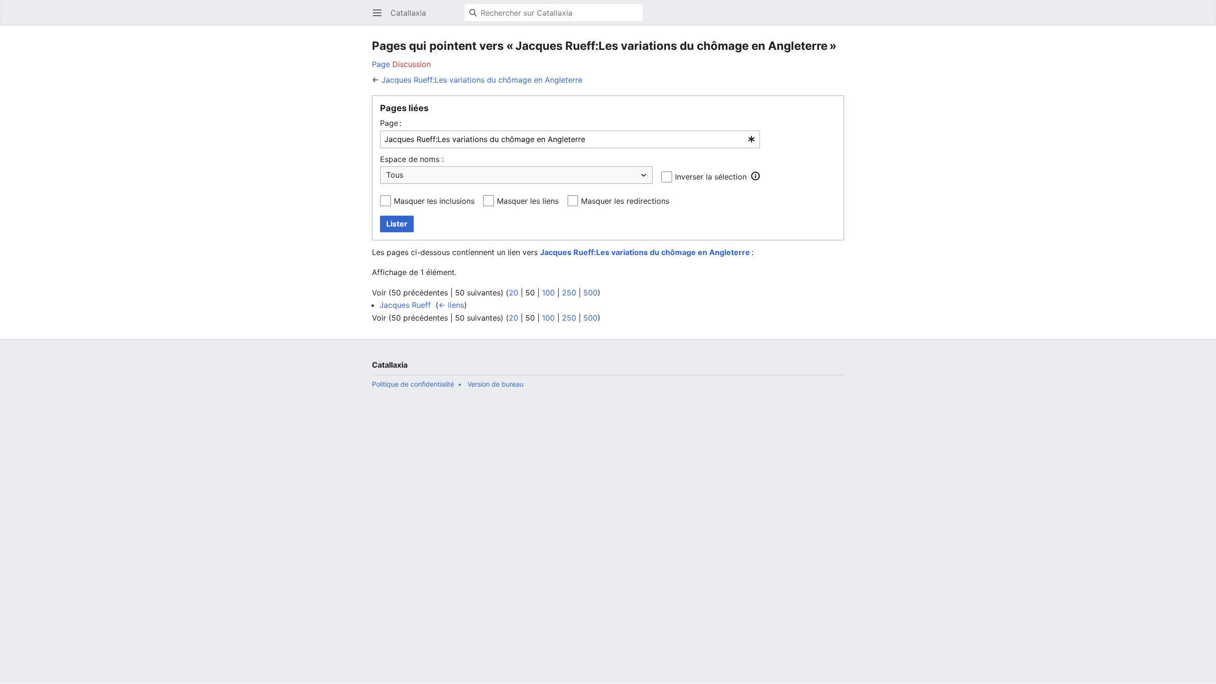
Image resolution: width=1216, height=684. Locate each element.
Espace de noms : (412, 159)
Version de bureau (495, 384)
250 (569, 292)
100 (548, 292)
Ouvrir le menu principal (380, 17)
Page (381, 64)
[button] (755, 176)
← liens (451, 305)
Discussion (411, 64)
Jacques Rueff (405, 305)
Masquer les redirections (625, 201)
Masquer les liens (528, 201)
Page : (390, 123)
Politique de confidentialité (413, 384)
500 (590, 292)
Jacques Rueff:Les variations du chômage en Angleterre (481, 80)
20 (513, 292)
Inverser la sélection (711, 176)
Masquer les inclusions (434, 201)
